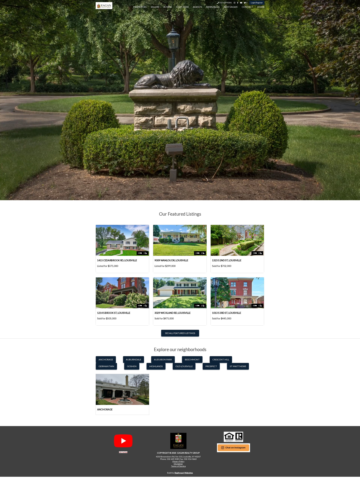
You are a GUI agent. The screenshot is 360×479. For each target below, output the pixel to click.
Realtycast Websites (184, 473)
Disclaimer (178, 464)
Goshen (132, 366)
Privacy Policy (178, 461)
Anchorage (106, 359)
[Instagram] (234, 3)
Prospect (211, 366)
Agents (197, 6)
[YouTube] (241, 3)
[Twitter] (245, 3)
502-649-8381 (225, 3)
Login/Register (257, 3)
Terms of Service (178, 466)
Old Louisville (184, 366)
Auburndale (133, 359)
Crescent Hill (220, 359)
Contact (247, 6)
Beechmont (192, 359)
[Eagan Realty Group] (104, 8)
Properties (140, 6)
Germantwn (106, 366)
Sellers (155, 6)
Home (260, 6)
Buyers (167, 6)
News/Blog (213, 6)
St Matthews (238, 366)
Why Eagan (231, 6)
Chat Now (182, 6)
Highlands (156, 366)
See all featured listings (180, 333)
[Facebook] (237, 3)
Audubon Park (163, 359)
